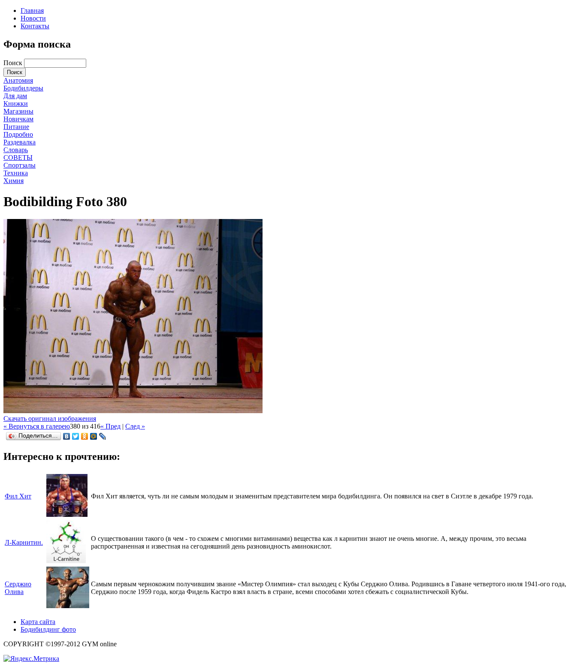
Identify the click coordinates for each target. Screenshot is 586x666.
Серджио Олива (18, 587)
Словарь (15, 149)
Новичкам (18, 119)
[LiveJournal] (102, 436)
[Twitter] (75, 436)
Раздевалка (19, 142)
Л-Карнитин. (24, 542)
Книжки (15, 103)
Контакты (35, 26)
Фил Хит (18, 496)
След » (135, 426)
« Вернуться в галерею (36, 426)
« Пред (110, 426)
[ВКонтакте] (66, 436)
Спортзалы (19, 165)
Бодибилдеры (23, 88)
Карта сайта (38, 621)
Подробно (18, 134)
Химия (13, 180)
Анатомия (18, 80)
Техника (15, 173)
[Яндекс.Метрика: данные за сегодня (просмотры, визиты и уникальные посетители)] (31, 659)
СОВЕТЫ (18, 157)
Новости (33, 18)
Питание (16, 126)
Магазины (18, 111)
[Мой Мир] (93, 436)
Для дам (15, 95)
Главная (32, 10)
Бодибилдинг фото (48, 629)
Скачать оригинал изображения (49, 418)
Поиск (13, 62)
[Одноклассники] (84, 436)
